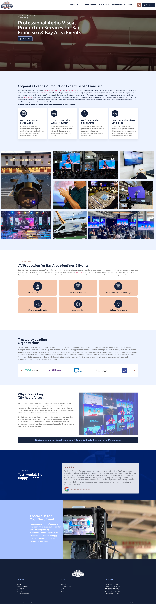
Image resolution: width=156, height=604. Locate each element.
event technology (70, 90)
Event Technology (118, 5)
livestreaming (28, 97)
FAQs (62, 588)
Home (19, 584)
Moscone (78, 272)
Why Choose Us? (66, 586)
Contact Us (64, 592)
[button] (22, 371)
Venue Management (23, 593)
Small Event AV (103, 5)
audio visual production (52, 90)
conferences (44, 93)
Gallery (63, 590)
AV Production (75, 5)
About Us (63, 584)
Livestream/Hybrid (89, 5)
